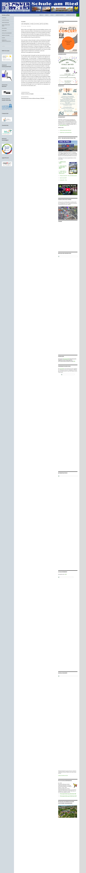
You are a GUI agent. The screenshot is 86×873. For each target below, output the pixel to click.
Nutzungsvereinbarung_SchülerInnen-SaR (68, 796)
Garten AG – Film (63, 180)
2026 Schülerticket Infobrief (65, 130)
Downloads (4, 30)
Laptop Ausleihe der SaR (63, 775)
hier (74, 361)
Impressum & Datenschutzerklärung (6, 41)
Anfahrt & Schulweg (5, 35)
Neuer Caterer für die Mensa (6, 25)
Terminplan (4, 17)
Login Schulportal (5, 20)
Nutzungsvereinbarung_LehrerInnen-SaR (68, 793)
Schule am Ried (6, 15)
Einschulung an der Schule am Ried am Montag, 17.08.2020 (32, 97)
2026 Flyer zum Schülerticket (65, 132)
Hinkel (29, 26)
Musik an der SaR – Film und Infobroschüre (68, 175)
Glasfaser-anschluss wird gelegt (27, 93)
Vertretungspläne (5, 22)
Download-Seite (66, 358)
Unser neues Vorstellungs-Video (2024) (63, 167)
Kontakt (3, 37)
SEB (66, 574)
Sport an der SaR (63, 177)
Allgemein (23, 21)
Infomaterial (4, 28)
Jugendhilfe (62, 368)
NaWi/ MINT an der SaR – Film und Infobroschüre (62, 172)
